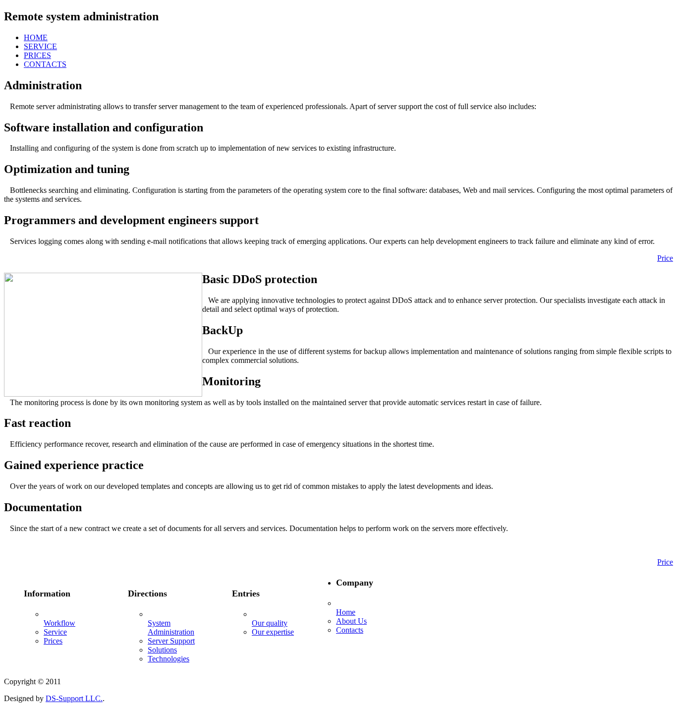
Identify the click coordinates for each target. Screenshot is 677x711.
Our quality (269, 623)
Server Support (171, 641)
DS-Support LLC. (74, 698)
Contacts (349, 630)
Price (665, 258)
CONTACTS (45, 64)
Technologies (168, 658)
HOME (36, 37)
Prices (53, 641)
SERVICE (40, 46)
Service (55, 632)
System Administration (171, 627)
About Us (351, 621)
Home (345, 612)
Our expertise (273, 632)
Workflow (59, 623)
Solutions (162, 650)
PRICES (37, 55)
